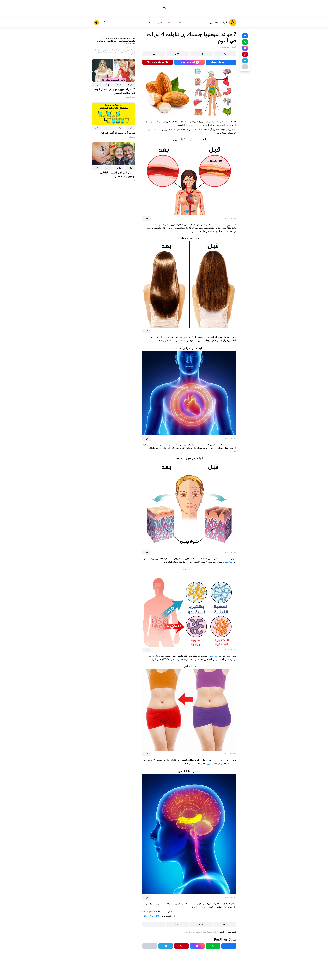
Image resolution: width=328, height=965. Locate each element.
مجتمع (133, 180)
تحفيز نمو (183, 337)
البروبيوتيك (213, 656)
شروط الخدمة (112, 41)
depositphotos (148, 911)
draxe (145, 916)
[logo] (223, 22)
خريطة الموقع (101, 41)
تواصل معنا (132, 38)
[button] (130, 85)
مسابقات (131, 137)
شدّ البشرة (227, 562)
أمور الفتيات (130, 97)
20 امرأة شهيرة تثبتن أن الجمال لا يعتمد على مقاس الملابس (113, 91)
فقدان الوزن (212, 763)
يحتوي (228, 125)
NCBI (151, 916)
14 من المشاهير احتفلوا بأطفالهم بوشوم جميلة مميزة (117, 174)
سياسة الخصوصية (121, 38)
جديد (168, 22)
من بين (229, 224)
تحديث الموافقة (130, 43)
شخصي (179, 22)
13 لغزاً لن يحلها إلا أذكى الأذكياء (118, 132)
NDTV (157, 916)
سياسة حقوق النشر (107, 38)
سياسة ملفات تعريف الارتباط (127, 41)
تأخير (208, 907)
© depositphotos (230, 218)
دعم (158, 445)
